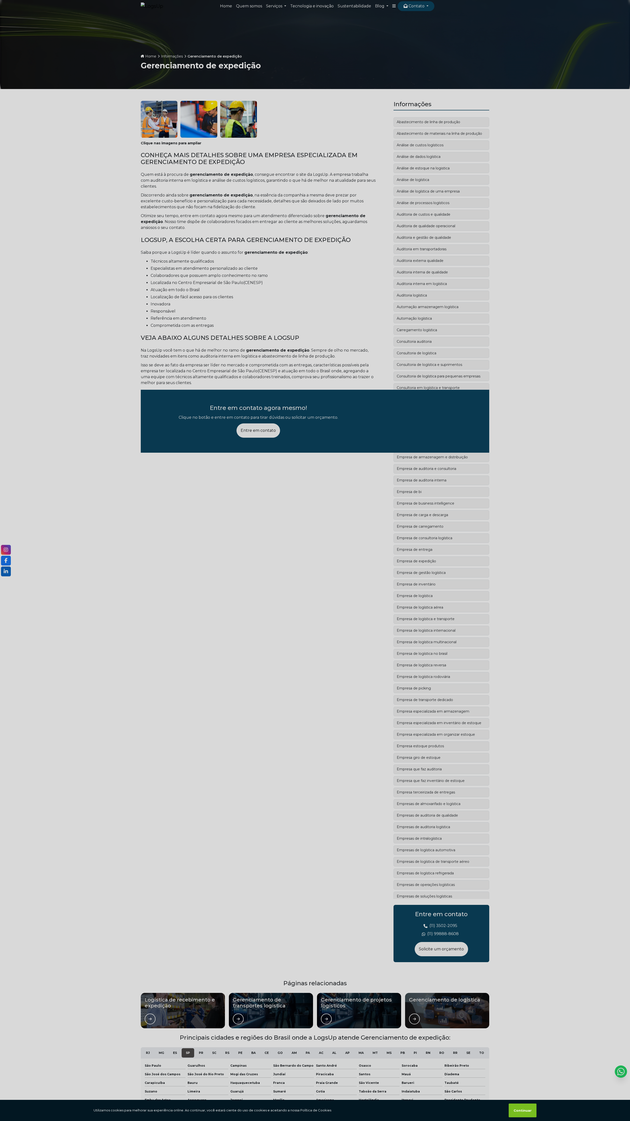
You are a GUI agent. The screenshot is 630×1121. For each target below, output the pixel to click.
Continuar (523, 1110)
